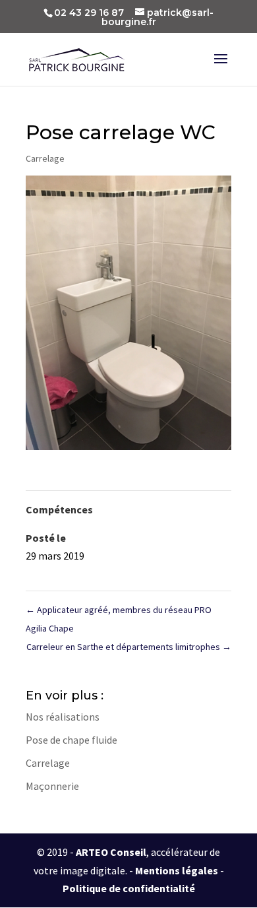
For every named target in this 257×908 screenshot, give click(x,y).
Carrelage (45, 158)
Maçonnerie (52, 786)
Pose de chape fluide (71, 739)
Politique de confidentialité (129, 888)
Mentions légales (176, 870)
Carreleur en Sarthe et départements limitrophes (128, 647)
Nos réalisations (63, 716)
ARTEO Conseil (111, 852)
